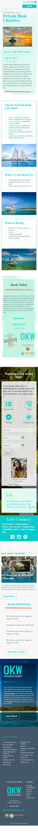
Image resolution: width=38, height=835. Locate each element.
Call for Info (10, 58)
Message (9, 422)
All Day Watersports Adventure (9, 752)
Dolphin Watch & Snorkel (8, 756)
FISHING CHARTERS (14, 121)
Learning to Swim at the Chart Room (20, 625)
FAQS (28, 796)
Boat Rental (7, 747)
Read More (9, 596)
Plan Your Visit (9, 409)
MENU (29, 6)
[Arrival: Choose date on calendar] (23, 438)
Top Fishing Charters (9, 742)
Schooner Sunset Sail (26, 753)
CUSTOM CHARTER (14, 125)
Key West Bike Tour (9, 760)
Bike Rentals (7, 762)
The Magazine (30, 787)
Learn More (11, 716)
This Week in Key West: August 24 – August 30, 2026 (20, 617)
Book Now (19, 318)
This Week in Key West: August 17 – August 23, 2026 (20, 632)
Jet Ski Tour (23, 757)
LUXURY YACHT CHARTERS (17, 136)
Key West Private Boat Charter (27, 749)
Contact (28, 794)
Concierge (29, 785)
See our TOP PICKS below (17, 51)
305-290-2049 (10, 62)
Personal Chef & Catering (25, 743)
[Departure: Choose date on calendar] (23, 445)
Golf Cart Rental (8, 745)
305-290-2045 (28, 2)
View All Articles (16, 651)
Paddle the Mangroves (10, 749)
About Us (29, 792)
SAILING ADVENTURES (15, 117)
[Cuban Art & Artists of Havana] (18, 582)
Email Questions (28, 422)
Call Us (29, 409)
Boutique (29, 789)
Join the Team (30, 798)
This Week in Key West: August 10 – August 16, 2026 (20, 641)
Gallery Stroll (24, 762)
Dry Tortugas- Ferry (26, 755)
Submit (8, 453)
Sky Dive (23, 746)
